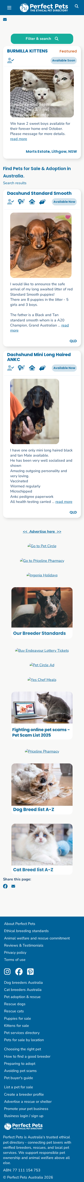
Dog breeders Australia (23, 982)
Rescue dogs (14, 1004)
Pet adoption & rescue (22, 996)
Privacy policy (15, 952)
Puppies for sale (17, 1018)
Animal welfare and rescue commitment (37, 938)
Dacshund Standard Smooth (39, 193)
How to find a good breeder (27, 1056)
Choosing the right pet (22, 1049)
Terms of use (14, 959)
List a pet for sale (18, 1087)
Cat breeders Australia (23, 989)
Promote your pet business (26, 1108)
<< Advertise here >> (42, 531)
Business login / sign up (23, 1115)
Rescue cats (14, 1011)
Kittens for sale (16, 1025)
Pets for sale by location (24, 1039)
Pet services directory (22, 1032)
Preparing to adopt (19, 1063)
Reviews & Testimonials (23, 945)
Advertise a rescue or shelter (28, 1101)
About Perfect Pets (19, 923)
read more (18, 138)
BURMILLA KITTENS (27, 51)
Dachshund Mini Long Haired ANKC (39, 356)
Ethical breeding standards (26, 930)
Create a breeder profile (24, 1094)
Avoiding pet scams (20, 1070)
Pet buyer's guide (18, 1077)
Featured (68, 51)
